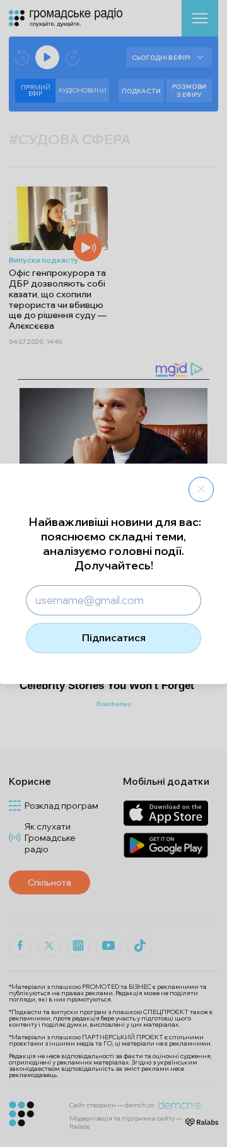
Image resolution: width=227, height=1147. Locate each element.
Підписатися (114, 637)
